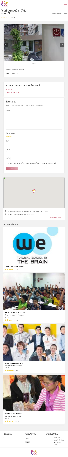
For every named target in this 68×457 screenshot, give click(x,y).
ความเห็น (9, 110)
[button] (33, 63)
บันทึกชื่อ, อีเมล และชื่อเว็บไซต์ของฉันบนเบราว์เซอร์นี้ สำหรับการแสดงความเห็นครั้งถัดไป (32, 163)
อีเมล (8, 149)
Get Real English (59, 438)
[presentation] (6, 45)
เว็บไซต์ (8, 158)
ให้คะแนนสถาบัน (11, 133)
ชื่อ (7, 141)
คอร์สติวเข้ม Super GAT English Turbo (59, 442)
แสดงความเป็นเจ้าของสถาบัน (56, 217)
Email (5, 438)
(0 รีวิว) (12, 18)
